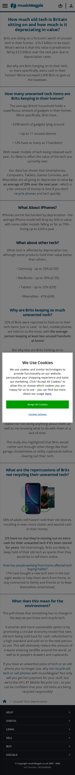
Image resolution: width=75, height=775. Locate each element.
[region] (37, 387)
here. (48, 393)
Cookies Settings (37, 414)
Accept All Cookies (38, 404)
